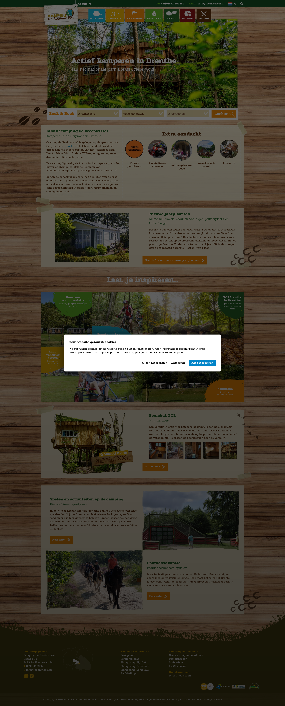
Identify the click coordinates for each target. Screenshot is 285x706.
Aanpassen (178, 363)
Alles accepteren (202, 363)
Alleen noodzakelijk (154, 363)
